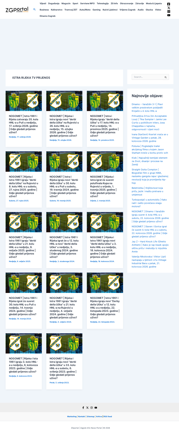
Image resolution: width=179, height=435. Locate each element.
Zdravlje (139, 3)
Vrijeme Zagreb (128, 9)
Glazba (149, 9)
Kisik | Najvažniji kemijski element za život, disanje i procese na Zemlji (149, 161)
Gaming (97, 9)
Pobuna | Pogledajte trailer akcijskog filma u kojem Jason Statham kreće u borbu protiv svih (150, 149)
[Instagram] (168, 11)
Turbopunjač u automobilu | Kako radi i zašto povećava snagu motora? (149, 203)
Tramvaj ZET (70, 9)
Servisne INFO (87, 3)
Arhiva (99, 416)
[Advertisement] (89, 39)
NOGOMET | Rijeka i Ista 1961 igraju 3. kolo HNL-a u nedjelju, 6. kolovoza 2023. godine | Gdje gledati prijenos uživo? (23, 365)
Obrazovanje (126, 3)
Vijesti (43, 3)
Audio (141, 9)
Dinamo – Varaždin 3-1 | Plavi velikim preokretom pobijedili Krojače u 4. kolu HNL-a (147, 107)
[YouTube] (168, 15)
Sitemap (90, 416)
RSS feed (108, 416)
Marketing (71, 416)
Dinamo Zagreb (48, 16)
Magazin (66, 3)
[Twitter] (168, 7)
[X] (87, 407)
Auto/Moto (84, 9)
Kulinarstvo (56, 9)
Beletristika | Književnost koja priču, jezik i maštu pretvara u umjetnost (147, 191)
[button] (34, 9)
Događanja (53, 3)
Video (158, 9)
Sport (75, 3)
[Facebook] (168, 4)
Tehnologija (103, 3)
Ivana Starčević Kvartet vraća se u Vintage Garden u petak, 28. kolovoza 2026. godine (150, 137)
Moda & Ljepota (154, 3)
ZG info (114, 3)
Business (44, 9)
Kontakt (81, 416)
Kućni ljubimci (110, 9)
